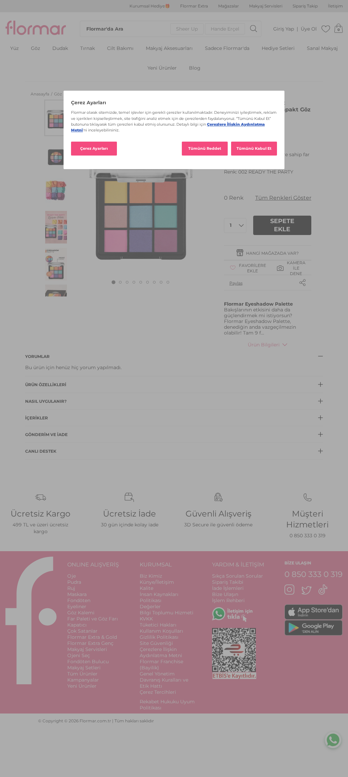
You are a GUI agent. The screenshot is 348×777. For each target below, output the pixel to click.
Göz (35, 48)
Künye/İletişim (157, 582)
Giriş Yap (283, 29)
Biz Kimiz (151, 576)
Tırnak (87, 48)
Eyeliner (76, 606)
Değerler (150, 606)
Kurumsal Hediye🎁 (149, 6)
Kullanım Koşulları (161, 631)
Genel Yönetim (157, 674)
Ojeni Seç (78, 655)
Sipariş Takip (305, 6)
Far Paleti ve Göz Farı (92, 619)
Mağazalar (228, 6)
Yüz (14, 48)
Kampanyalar (83, 680)
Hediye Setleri (278, 48)
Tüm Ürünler (82, 674)
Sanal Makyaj (322, 48)
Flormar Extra (194, 6)
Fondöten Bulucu (88, 661)
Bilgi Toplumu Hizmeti (166, 613)
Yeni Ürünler (162, 68)
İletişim (335, 6)
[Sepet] (338, 28)
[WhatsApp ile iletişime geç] (333, 739)
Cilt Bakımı (120, 48)
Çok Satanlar (82, 631)
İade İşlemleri (228, 588)
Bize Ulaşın (225, 594)
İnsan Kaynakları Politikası (159, 597)
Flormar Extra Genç (90, 643)
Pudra (74, 582)
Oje (71, 576)
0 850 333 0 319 (308, 535)
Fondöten (78, 600)
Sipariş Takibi (227, 582)
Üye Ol (309, 29)
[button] (56, 118)
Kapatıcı (77, 625)
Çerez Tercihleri (158, 692)
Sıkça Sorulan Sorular (237, 576)
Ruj (71, 588)
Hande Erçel (225, 29)
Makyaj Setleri (84, 668)
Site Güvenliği (156, 643)
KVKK (146, 619)
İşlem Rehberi (228, 600)
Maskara (77, 594)
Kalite (146, 588)
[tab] (114, 282)
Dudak (60, 48)
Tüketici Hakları (158, 625)
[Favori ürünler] (325, 28)
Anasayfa (40, 93)
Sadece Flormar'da (227, 48)
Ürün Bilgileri (264, 345)
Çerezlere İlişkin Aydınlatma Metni (161, 652)
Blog (195, 68)
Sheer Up (187, 29)
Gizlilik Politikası (159, 637)
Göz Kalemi (80, 613)
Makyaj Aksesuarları (169, 48)
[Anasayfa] (35, 28)
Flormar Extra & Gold (92, 637)
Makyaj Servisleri (265, 6)
